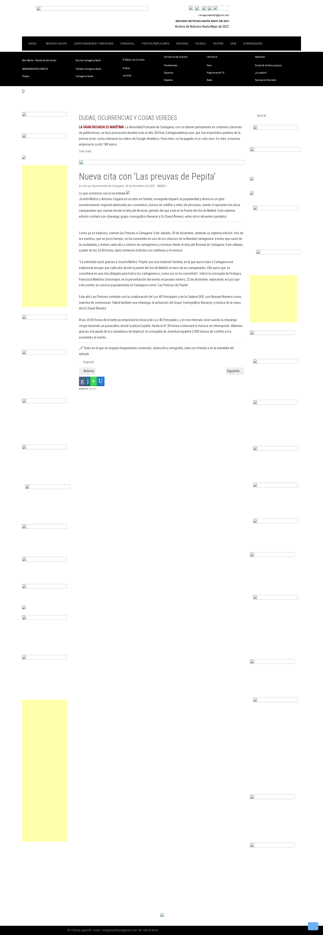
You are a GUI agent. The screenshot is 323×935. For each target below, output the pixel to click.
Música (200, 43)
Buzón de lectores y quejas (268, 65)
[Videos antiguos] (210, 8)
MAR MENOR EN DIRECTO (35, 69)
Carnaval (127, 43)
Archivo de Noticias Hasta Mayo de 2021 (202, 26)
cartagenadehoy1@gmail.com (213, 15)
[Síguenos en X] (198, 8)
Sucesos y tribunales (265, 80)
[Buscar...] (221, 8)
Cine (233, 43)
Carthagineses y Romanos (93, 43)
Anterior (88, 371)
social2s (92, 389)
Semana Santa (56, 43)
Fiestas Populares (155, 43)
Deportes (168, 80)
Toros (209, 65)
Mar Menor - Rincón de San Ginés (39, 60)
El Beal (126, 68)
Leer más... (86, 151)
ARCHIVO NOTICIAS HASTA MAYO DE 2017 (202, 21)
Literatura (212, 56)
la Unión (127, 75)
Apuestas (260, 56)
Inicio (32, 43)
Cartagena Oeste (84, 76)
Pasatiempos (170, 65)
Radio (209, 80)
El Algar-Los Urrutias (133, 59)
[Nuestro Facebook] (192, 8)
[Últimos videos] (204, 8)
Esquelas (168, 72)
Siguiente (233, 371)
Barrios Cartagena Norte (88, 60)
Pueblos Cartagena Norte (88, 69)
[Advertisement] (44, 236)
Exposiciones (253, 43)
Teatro (218, 43)
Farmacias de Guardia (176, 56)
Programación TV (215, 72)
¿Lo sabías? (261, 72)
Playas (25, 76)
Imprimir (88, 362)
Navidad (182, 43)
